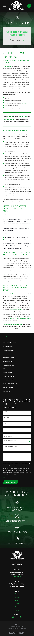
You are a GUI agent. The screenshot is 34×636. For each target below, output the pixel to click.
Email (5, 429)
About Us (17, 597)
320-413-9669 (17, 564)
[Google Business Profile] (13, 617)
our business (11, 294)
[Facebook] (17, 617)
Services (17, 603)
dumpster (12, 318)
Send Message (10, 482)
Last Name (6, 417)
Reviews (17, 607)
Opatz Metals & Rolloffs (16, 309)
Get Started (17, 40)
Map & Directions (17, 576)
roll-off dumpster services (24, 318)
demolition (24, 103)
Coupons (17, 600)
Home (17, 594)
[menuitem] (16, 343)
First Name (6, 411)
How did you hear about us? (10, 446)
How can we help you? (9, 454)
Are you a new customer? (10, 440)
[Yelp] (21, 617)
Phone (5, 423)
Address (6, 435)
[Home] (16, 5)
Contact (17, 610)
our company (7, 66)
